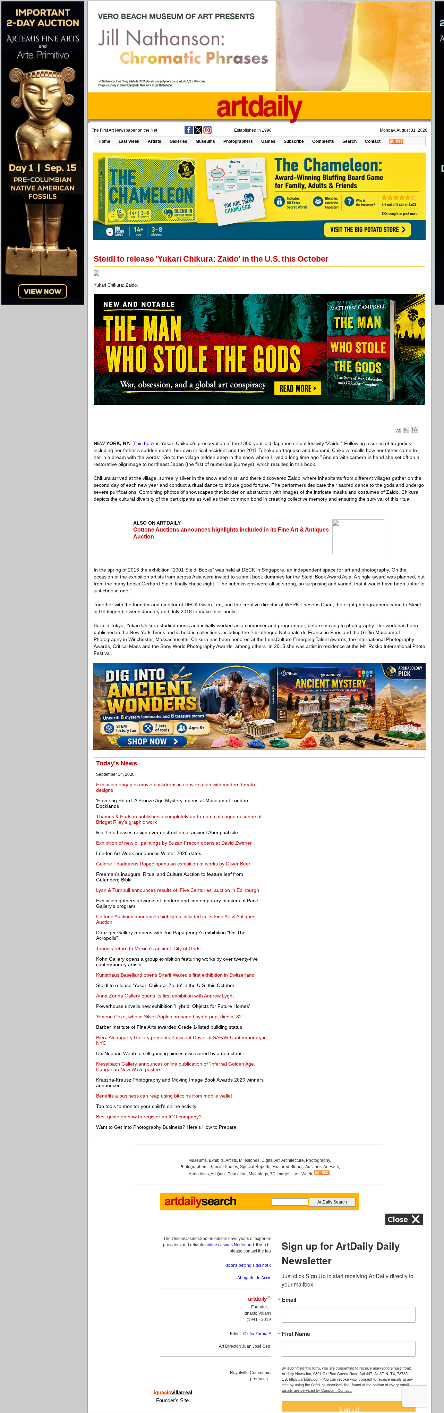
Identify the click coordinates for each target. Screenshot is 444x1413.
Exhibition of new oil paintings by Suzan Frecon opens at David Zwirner (174, 843)
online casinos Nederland (229, 1244)
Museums (205, 141)
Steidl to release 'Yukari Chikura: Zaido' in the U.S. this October (165, 985)
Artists (154, 141)
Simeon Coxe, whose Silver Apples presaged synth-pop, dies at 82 (169, 1016)
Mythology (258, 1174)
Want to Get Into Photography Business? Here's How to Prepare (166, 1127)
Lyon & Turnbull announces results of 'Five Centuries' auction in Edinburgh (177, 890)
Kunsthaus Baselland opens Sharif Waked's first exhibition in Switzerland (175, 975)
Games (268, 141)
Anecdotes (199, 1174)
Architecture (292, 1160)
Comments (323, 141)
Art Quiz (218, 1174)
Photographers (238, 141)
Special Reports (255, 1166)
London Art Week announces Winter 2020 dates (148, 853)
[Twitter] (198, 132)
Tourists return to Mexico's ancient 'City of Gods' (149, 948)
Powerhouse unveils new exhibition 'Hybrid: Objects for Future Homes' (173, 1006)
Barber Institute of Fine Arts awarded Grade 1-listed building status (169, 1027)
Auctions (313, 1166)
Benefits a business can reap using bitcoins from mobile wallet (164, 1096)
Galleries (178, 141)
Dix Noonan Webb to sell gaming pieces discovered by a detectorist (170, 1053)
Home (104, 141)
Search (349, 141)
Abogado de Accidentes (259, 1277)
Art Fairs (331, 1166)
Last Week (129, 141)
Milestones (249, 1160)
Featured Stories (288, 1166)
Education (237, 1174)
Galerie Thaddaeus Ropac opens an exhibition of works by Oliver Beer (173, 863)
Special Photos (224, 1166)
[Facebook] (189, 132)
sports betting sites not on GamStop (259, 1265)
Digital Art (271, 1160)
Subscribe (294, 141)
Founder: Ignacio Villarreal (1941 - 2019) (259, 1313)
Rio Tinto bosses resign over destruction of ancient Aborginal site (167, 832)
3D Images (280, 1174)
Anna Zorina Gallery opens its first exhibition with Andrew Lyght (165, 996)
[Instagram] (207, 132)
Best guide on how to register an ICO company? (149, 1116)
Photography (318, 1160)
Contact (373, 141)
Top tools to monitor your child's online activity (146, 1106)
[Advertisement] (345, 808)
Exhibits (216, 1160)
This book (144, 443)
